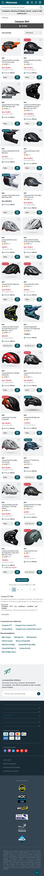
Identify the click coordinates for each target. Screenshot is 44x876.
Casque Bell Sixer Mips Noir (10, 284)
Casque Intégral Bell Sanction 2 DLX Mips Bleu (32, 327)
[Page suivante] (34, 590)
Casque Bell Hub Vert (30, 551)
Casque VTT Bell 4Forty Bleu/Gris (31, 461)
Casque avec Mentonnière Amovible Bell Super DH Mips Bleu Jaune (10, 328)
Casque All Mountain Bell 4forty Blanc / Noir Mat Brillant (10, 506)
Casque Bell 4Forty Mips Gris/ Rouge (9, 461)
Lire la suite (5, 614)
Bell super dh (18, 637)
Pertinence (29, 33)
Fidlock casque (7, 641)
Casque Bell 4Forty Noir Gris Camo (32, 374)
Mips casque (6, 637)
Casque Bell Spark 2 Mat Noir (31, 152)
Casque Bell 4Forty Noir (31, 284)
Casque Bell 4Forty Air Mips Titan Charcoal (32, 196)
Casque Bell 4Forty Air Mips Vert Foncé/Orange (10, 61)
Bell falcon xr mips (8, 644)
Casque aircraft (24, 648)
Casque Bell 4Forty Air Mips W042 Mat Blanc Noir (10, 105)
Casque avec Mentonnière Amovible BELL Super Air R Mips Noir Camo (10, 552)
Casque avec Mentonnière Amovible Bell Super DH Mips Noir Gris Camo (32, 106)
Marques (5, 17)
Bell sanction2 (31, 637)
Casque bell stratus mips (26, 644)
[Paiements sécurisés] (15, 736)
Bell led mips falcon (9, 652)
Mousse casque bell (23, 641)
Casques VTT (7, 625)
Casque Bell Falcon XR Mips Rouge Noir (10, 374)
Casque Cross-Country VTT (25, 625)
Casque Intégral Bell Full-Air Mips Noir (10, 152)
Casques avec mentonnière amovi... (29, 629)
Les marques (8, 715)
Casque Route (7, 629)
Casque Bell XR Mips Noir (32, 417)
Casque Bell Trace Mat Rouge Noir (9, 418)
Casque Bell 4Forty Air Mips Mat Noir (32, 61)
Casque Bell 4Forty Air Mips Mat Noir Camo (32, 505)
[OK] (38, 693)
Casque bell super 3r (9, 648)
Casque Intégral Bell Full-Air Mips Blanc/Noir (10, 196)
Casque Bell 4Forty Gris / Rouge (9, 240)
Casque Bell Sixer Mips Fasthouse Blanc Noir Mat (32, 240)
